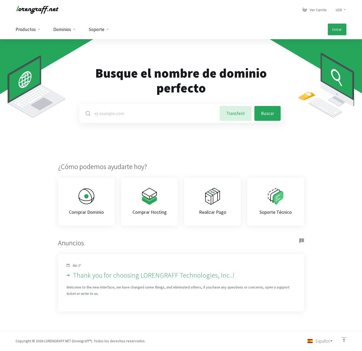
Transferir (235, 113)
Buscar (267, 113)
